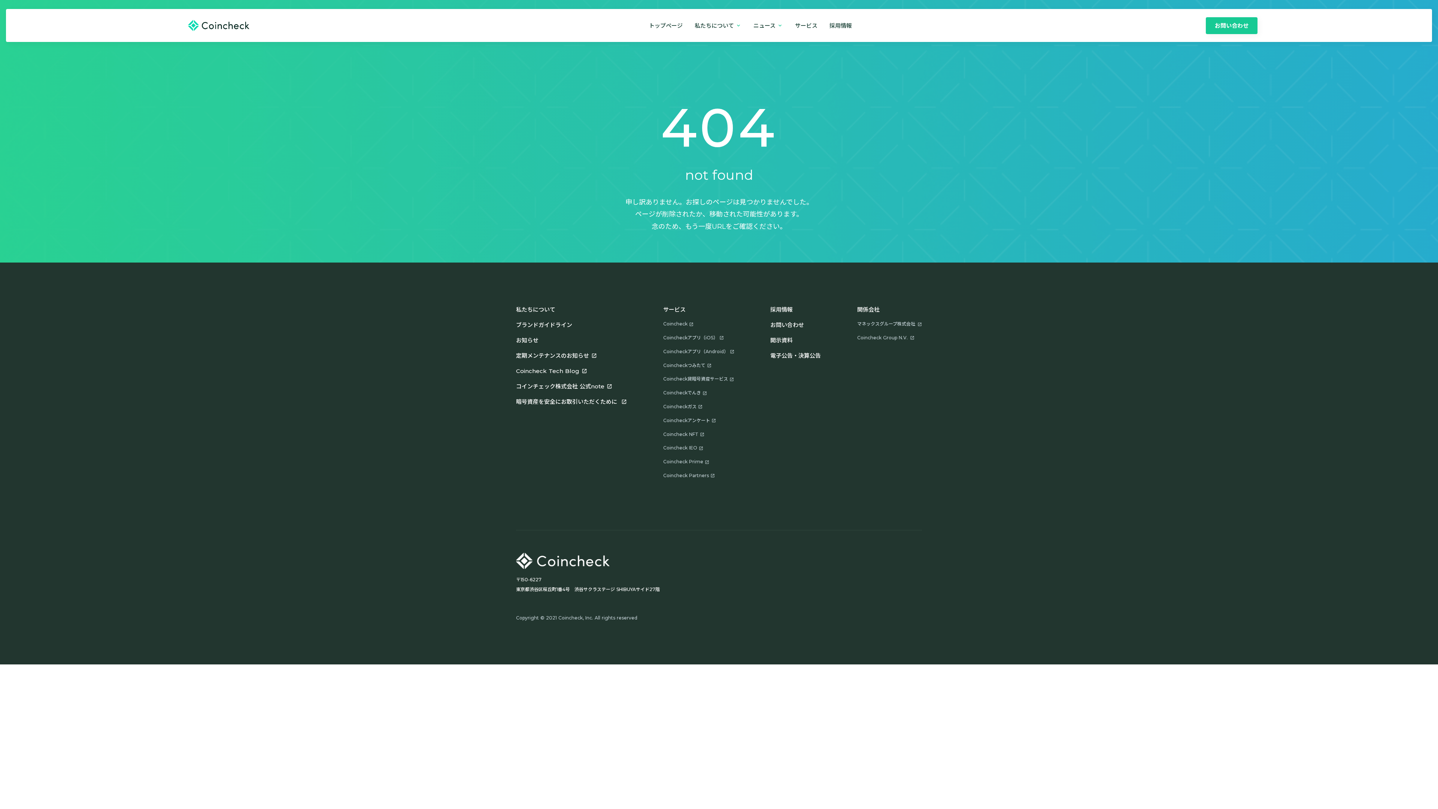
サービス (806, 25)
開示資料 (781, 340)
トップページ (666, 25)
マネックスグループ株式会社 (886, 324)
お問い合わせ (787, 324)
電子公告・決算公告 (795, 355)
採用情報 (781, 309)
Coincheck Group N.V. (882, 337)
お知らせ (527, 340)
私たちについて (535, 309)
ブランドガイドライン (544, 324)
